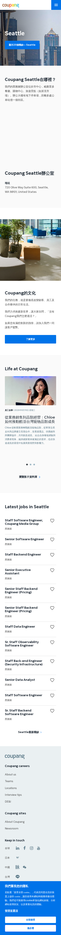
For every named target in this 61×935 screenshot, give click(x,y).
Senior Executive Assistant (18, 571)
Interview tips (13, 794)
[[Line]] (18, 876)
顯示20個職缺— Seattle (22, 45)
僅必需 (30, 928)
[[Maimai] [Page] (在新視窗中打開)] (18, 867)
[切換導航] (56, 5)
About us (10, 774)
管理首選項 (11, 910)
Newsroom (11, 828)
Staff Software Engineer (23, 695)
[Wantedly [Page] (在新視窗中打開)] (18, 857)
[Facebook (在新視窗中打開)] (25, 848)
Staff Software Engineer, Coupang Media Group (24, 522)
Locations (11, 788)
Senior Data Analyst (20, 680)
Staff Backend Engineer (23, 554)
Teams (9, 781)
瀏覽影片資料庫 (28, 476)
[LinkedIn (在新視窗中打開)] (18, 848)
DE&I (8, 801)
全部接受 (30, 919)
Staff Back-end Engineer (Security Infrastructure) (23, 662)
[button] (27, 464)
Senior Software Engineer (24, 539)
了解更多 (30, 339)
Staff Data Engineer (20, 626)
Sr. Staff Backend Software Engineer (19, 712)
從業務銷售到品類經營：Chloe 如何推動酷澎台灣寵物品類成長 (30, 419)
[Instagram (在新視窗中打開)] (32, 848)
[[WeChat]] (25, 867)
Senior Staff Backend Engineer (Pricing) (21, 590)
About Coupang (15, 821)
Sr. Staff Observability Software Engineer (22, 643)
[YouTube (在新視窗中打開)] (39, 848)
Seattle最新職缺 (28, 732)
